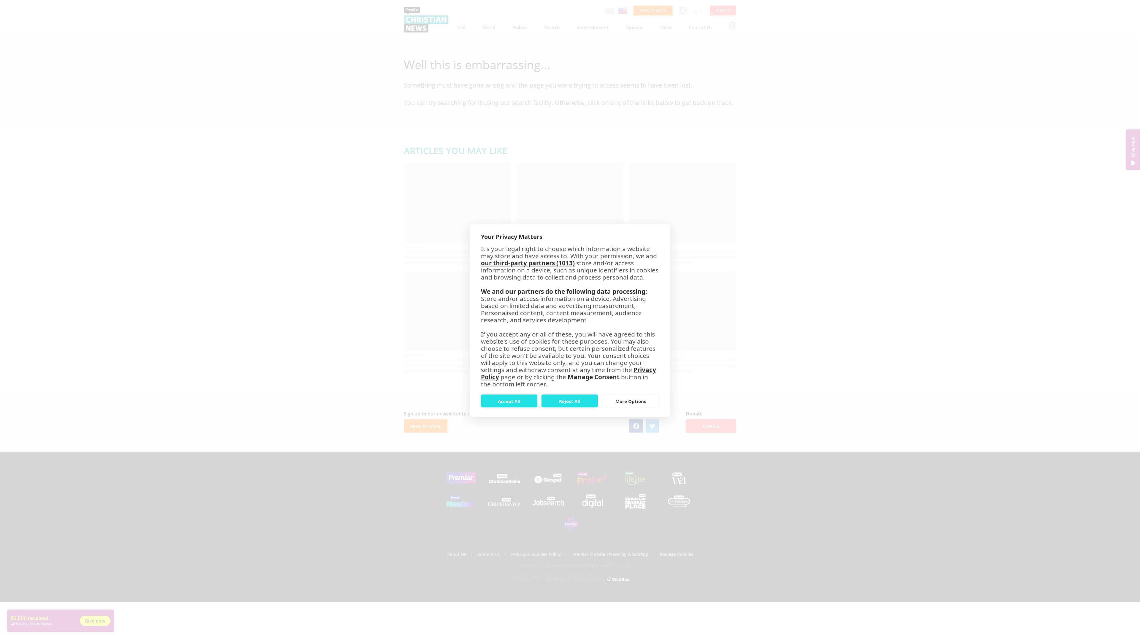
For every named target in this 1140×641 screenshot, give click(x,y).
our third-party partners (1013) (528, 263)
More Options (630, 401)
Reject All (569, 401)
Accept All (509, 401)
